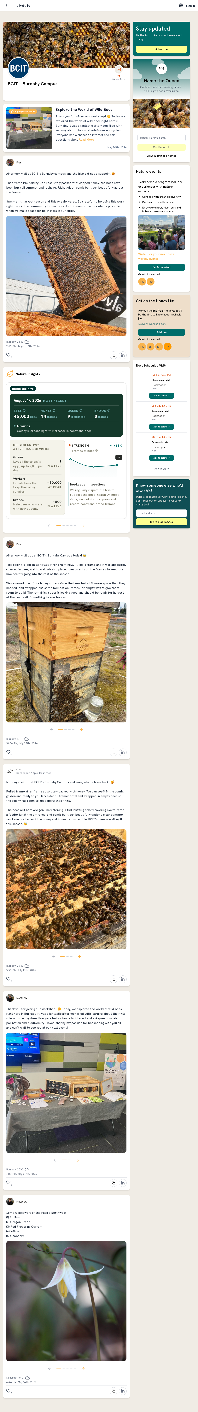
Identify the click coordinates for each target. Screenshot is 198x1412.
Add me (161, 332)
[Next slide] (83, 526)
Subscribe (161, 49)
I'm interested (162, 267)
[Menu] (6, 5)
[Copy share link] (113, 355)
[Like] (8, 355)
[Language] (180, 5)
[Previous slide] (49, 526)
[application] (95, 466)
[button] (66, 128)
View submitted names (161, 155)
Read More (86, 139)
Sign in (190, 5)
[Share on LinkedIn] (123, 355)
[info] (24, 410)
